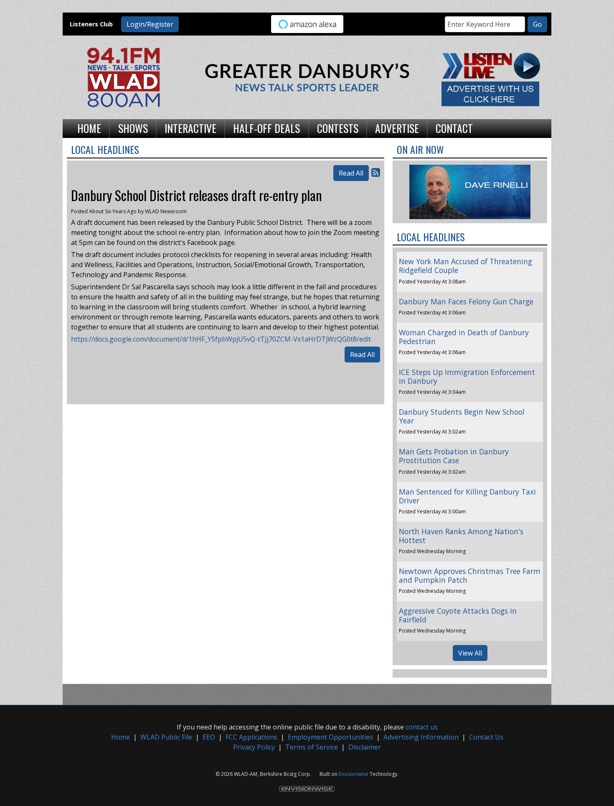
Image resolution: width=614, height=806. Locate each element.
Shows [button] (133, 128)
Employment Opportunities (330, 737)
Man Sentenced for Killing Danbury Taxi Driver (467, 496)
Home (120, 737)
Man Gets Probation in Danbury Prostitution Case (454, 455)
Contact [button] (454, 128)
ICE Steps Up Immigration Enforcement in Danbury (467, 376)
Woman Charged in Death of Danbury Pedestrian (464, 336)
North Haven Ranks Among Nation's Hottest (461, 535)
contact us (422, 727)
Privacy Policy (254, 747)
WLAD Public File (166, 737)
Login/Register (150, 24)
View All (470, 653)
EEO (209, 737)
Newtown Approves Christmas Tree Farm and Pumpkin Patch (469, 575)
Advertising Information (421, 737)
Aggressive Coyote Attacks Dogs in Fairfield (458, 615)
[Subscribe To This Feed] (375, 172)
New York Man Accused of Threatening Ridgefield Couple (465, 265)
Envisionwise (353, 774)
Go (537, 24)
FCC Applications (251, 737)
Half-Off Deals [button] (266, 128)
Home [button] (89, 128)
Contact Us (486, 737)
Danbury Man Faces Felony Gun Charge (466, 301)
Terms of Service (311, 747)
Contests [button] (337, 128)
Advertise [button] (397, 128)
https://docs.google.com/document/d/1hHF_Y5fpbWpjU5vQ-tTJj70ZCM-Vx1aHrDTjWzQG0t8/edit (221, 339)
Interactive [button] (190, 128)
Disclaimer (364, 747)
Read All (351, 173)
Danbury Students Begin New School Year (462, 416)
